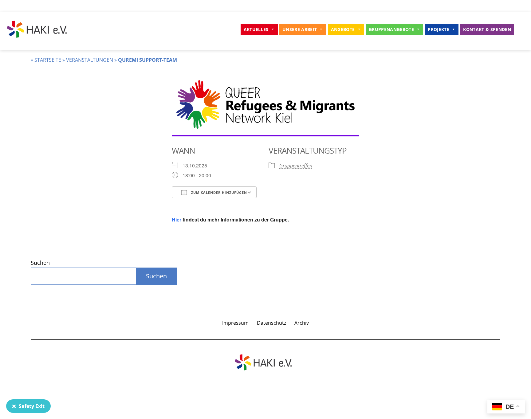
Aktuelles (256, 29)
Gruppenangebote (391, 29)
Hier (176, 219)
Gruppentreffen (295, 165)
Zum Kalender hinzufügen (218, 192)
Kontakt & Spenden (487, 29)
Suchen (40, 262)
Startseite (47, 60)
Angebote (343, 29)
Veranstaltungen (89, 60)
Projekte (438, 29)
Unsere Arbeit (299, 29)
